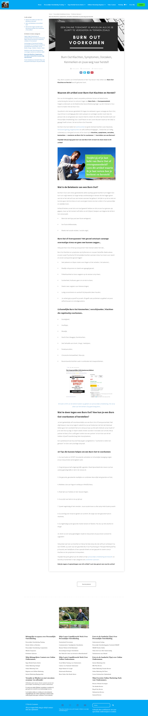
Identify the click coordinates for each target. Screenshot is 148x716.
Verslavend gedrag (63, 130)
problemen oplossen (92, 560)
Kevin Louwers (76, 68)
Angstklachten (74, 130)
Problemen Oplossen (98, 68)
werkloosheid (80, 127)
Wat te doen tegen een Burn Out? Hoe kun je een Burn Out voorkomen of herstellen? (35, 28)
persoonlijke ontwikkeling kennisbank (100, 557)
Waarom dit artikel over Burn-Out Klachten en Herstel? (34, 20)
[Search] (113, 705)
